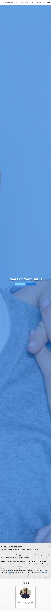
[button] (49, 2)
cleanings (47, 572)
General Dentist (25, 604)
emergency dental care (13, 574)
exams (41, 572)
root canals (10, 572)
